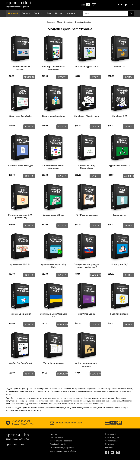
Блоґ (49, 13)
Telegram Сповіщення (20, 314)
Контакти (71, 13)
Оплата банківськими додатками (53, 166)
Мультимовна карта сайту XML (53, 265)
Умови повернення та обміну (63, 451)
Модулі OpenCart (64, 22)
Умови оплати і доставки (61, 441)
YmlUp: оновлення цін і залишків (86, 364)
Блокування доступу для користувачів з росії (86, 265)
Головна (51, 22)
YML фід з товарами (53, 363)
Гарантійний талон (119, 314)
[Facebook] (107, 453)
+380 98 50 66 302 (21, 421)
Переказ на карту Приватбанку (86, 166)
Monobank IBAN (120, 116)
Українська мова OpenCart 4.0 (53, 315)
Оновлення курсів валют (86, 66)
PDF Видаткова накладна (20, 165)
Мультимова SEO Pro (20, 264)
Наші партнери (56, 437)
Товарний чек (119, 215)
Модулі (14, 13)
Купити (62, 77)
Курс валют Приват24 (120, 165)
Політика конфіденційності (62, 447)
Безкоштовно (29, 77)
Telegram (15, 424)
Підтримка (109, 444)
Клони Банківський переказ (20, 67)
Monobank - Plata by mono (86, 116)
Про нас (59, 13)
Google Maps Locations (53, 116)
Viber (32, 424)
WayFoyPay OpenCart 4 (20, 363)
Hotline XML (120, 66)
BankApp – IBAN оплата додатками (53, 67)
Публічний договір (58, 444)
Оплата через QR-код (53, 215)
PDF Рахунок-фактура (86, 215)
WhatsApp (25, 424)
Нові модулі (110, 434)
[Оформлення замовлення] (131, 5)
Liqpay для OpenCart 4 (20, 116)
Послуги (26, 13)
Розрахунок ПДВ (119, 264)
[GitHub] (118, 453)
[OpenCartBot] (19, 3)
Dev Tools (38, 13)
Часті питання (111, 441)
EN (94, 5)
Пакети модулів (112, 437)
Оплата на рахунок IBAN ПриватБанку (20, 216)
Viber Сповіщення (87, 314)
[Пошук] (131, 13)
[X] (112, 453)
